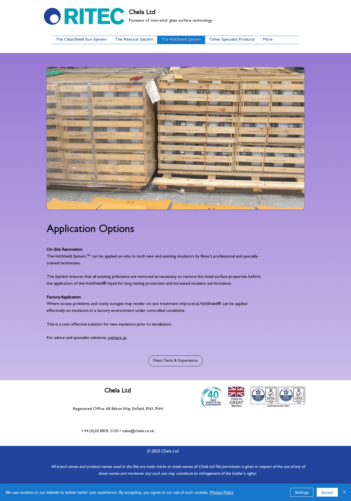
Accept (327, 492)
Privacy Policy (222, 492)
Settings (302, 492)
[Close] (344, 492)
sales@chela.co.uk (138, 431)
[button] (175, 138)
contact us (117, 338)
